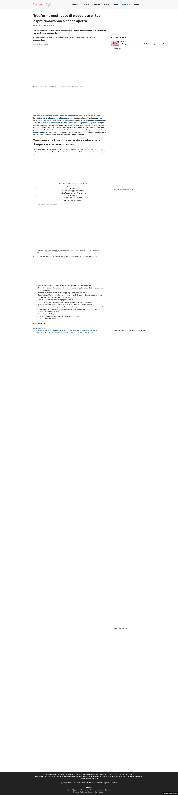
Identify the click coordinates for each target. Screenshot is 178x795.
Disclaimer (102, 792)
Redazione (83, 792)
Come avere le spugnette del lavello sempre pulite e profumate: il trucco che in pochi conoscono (66, 330)
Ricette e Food (126, 4)
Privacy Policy (93, 792)
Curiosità (115, 4)
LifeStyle (106, 4)
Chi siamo (75, 792)
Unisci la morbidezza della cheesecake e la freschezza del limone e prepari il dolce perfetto (64, 332)
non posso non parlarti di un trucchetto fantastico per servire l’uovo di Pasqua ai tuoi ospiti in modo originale (68, 130)
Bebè (85, 4)
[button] (142, 4)
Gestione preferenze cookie (170, 793)
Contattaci (115, 783)
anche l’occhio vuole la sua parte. (57, 118)
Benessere (96, 4)
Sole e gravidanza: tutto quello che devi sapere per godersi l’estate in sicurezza (147, 44)
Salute (136, 4)
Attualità (75, 4)
